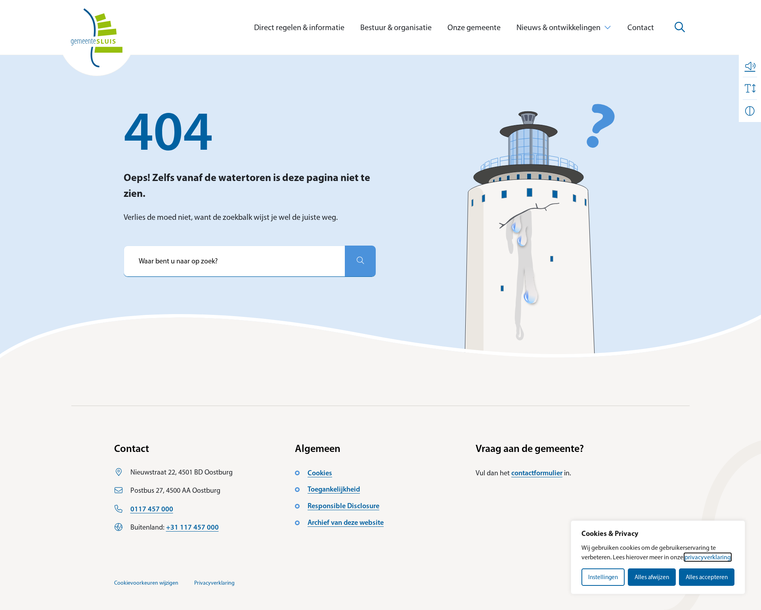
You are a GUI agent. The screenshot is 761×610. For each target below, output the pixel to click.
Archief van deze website (346, 522)
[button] (750, 66)
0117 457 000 (151, 509)
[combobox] (234, 261)
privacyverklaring (708, 557)
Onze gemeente (474, 27)
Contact (640, 27)
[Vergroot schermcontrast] (750, 111)
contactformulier (536, 473)
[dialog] (658, 557)
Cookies (320, 473)
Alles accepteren (707, 577)
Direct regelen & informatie (299, 27)
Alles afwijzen (652, 577)
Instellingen (603, 577)
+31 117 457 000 (192, 527)
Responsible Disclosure (343, 505)
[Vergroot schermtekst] (750, 88)
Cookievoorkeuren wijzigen (146, 583)
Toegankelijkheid (334, 489)
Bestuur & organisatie (396, 27)
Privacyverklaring (214, 583)
